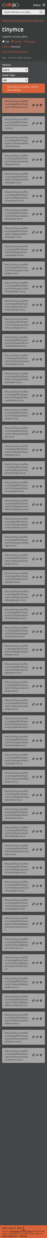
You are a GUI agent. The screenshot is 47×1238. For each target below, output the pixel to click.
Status (37, 5)
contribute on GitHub (21, 1231)
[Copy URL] (33, 105)
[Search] (41, 12)
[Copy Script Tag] (37, 105)
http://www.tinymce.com (15, 51)
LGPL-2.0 (6, 46)
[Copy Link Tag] (37, 923)
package (30, 41)
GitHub (17, 41)
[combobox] (15, 69)
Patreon (23, 1235)
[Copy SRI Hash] (41, 105)
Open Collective (9, 1235)
